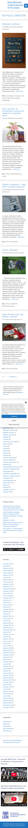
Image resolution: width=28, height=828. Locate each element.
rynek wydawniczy (8, 480)
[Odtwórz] (5, 549)
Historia (5, 446)
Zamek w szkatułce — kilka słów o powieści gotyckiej (14, 185)
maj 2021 (5, 636)
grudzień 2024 (7, 584)
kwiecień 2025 (7, 579)
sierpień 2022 (7, 611)
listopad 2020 (7, 650)
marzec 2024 (7, 593)
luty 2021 (5, 643)
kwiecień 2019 (7, 691)
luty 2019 (6, 696)
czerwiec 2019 (7, 687)
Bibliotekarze (7, 428)
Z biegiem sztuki (8, 489)
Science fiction (7, 482)
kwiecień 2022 (7, 616)
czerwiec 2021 (7, 634)
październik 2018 (8, 705)
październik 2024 (8, 589)
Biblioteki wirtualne (8, 435)
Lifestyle (5, 455)
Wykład (5, 485)
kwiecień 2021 (7, 639)
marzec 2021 (7, 641)
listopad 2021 (7, 627)
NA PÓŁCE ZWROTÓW (10, 174)
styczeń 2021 (7, 646)
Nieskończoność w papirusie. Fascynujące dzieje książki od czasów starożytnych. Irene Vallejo (13, 508)
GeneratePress (21, 825)
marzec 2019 (7, 693)
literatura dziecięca (8, 457)
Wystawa (6, 487)
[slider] (12, 549)
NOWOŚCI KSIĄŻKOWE (10, 473)
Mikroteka (6, 464)
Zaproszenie (6, 492)
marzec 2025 (7, 582)
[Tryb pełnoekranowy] (25, 780)
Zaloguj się (6, 724)
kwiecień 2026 (7, 568)
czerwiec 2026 (7, 564)
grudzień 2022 (7, 609)
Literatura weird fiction (10, 462)
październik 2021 (8, 630)
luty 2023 (6, 607)
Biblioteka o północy (11, 24)
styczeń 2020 (7, 673)
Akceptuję (14, 416)
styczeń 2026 (7, 573)
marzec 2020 (7, 668)
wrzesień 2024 (7, 591)
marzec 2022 (7, 618)
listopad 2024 (7, 586)
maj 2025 (6, 577)
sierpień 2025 (7, 575)
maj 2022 (6, 614)
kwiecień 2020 (7, 666)
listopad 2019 (7, 678)
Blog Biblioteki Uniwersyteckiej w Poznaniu (15, 5)
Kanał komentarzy (8, 728)
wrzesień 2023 (7, 598)
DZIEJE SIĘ (6, 444)
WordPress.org (7, 731)
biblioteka (7, 306)
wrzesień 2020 (7, 655)
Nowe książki (7, 471)
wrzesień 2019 (7, 682)
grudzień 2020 (7, 648)
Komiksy (5, 453)
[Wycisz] (19, 549)
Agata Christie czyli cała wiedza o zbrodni (12, 315)
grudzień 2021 (7, 625)
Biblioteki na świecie (9, 430)
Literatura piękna (8, 460)
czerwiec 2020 (7, 662)
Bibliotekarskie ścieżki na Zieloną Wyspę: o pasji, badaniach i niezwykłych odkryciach (13, 524)
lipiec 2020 (6, 659)
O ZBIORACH (7, 478)
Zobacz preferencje (14, 424)
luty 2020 (6, 671)
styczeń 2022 (7, 623)
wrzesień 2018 (7, 707)
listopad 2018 (7, 703)
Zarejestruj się (7, 721)
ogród (12, 306)
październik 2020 (8, 652)
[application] (14, 549)
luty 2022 (6, 621)
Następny (13, 376)
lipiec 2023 (6, 600)
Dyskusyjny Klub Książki (10, 441)
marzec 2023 (7, 605)
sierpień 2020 (7, 657)
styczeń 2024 (7, 595)
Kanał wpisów (7, 726)
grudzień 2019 (7, 675)
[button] (26, 6)
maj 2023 (6, 602)
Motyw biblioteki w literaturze (13, 96)
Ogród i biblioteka (10, 250)
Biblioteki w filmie (8, 432)
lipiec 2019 (6, 684)
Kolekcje (5, 451)
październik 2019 (8, 680)
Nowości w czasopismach (10, 476)
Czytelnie (6, 439)
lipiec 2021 (6, 632)
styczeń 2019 (7, 698)
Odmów (14, 420)
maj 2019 (6, 689)
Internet (5, 448)
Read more (19, 91)
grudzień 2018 (7, 700)
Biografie (5, 437)
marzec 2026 (7, 570)
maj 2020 (6, 664)
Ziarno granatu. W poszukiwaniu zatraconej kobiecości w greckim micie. (13, 112)
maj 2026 (6, 566)
